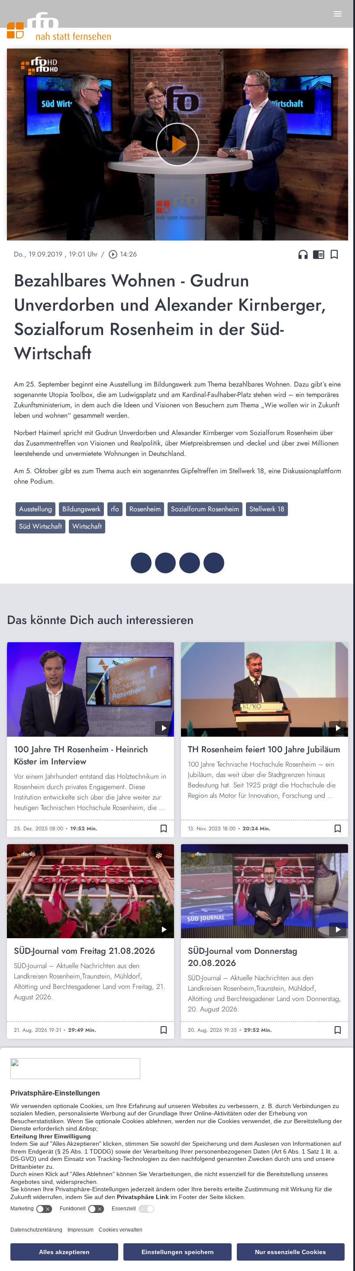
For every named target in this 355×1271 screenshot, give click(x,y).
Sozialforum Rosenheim (205, 509)
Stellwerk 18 (266, 509)
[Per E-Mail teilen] (213, 563)
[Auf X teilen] (165, 563)
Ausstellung (35, 509)
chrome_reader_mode (319, 254)
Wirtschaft (87, 526)
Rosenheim (145, 509)
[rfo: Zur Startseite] (59, 26)
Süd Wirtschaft (40, 526)
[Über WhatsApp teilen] (189, 563)
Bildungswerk (81, 509)
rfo (115, 509)
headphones (303, 254)
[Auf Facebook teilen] (141, 563)
